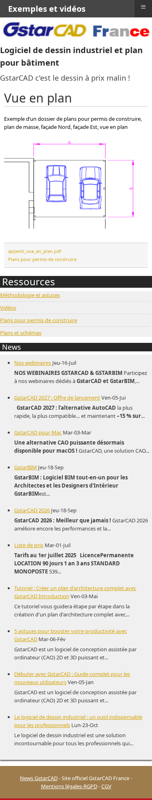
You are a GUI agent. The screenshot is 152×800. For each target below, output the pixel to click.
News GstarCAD (39, 778)
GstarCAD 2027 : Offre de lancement (57, 397)
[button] (134, 782)
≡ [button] (143, 7)
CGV (106, 786)
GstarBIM (25, 467)
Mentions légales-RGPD (69, 786)
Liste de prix (28, 545)
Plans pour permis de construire (42, 259)
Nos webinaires (32, 362)
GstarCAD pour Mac (38, 432)
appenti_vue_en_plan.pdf (34, 251)
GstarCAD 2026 (32, 510)
